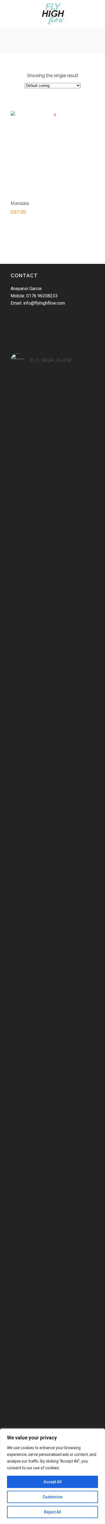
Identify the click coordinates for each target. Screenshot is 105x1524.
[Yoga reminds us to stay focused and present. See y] (53, 674)
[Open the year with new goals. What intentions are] (53, 906)
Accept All (52, 1482)
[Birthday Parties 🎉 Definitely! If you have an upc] (53, 1322)
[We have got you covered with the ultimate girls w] (53, 1039)
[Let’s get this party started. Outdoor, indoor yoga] (53, 1415)
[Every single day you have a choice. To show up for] (53, 621)
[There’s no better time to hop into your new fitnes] (53, 499)
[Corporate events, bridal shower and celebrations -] (53, 1264)
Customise (52, 1497)
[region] (52, 1476)
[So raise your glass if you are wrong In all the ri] (53, 1092)
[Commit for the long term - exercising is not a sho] (53, 438)
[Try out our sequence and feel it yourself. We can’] (53, 864)
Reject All (52, 1512)
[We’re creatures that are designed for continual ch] (53, 728)
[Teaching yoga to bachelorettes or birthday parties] (53, 1139)
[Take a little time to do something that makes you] (53, 564)
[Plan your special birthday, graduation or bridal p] (53, 1203)
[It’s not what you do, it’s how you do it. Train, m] (53, 821)
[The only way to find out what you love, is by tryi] (53, 964)
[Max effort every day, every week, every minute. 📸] (53, 392)
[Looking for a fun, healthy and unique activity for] (53, 1368)
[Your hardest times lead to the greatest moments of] (53, 778)
